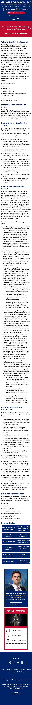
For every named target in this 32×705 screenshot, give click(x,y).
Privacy (11, 679)
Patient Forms (16, 636)
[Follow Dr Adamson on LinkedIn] (21, 662)
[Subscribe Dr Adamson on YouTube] (17, 662)
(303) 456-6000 (23, 9)
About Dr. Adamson (12, 669)
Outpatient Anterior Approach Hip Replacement (23, 548)
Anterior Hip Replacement (9, 535)
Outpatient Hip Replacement (9, 548)
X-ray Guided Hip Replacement (23, 555)
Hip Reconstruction (8, 561)
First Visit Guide (17, 630)
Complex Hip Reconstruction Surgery (23, 561)
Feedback (24, 679)
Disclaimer (4, 679)
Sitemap (17, 679)
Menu (14, 19)
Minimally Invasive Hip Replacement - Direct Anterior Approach (23, 528)
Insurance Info (17, 646)
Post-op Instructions (19, 641)
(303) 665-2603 (10, 9)
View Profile (16, 604)
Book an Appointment (17, 13)
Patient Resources (16, 611)
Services (22, 28)
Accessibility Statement (18, 681)
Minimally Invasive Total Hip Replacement (8, 528)
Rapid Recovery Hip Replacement (8, 555)
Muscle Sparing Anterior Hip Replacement (23, 541)
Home (3, 669)
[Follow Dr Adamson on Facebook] (10, 662)
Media (13, 672)
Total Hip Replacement (8, 541)
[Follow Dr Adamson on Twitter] (14, 662)
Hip (27, 28)
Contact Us (20, 672)
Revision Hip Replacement (23, 535)
